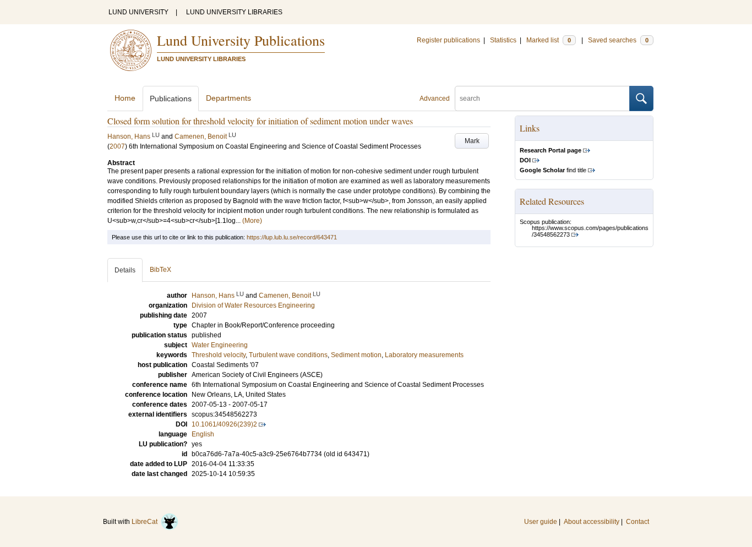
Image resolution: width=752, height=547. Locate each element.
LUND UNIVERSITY (138, 12)
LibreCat (146, 522)
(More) (252, 221)
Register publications (448, 40)
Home (125, 98)
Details (125, 270)
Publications (171, 98)
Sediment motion (356, 355)
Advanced (434, 98)
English (203, 434)
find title (553, 170)
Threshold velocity (219, 355)
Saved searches (618, 40)
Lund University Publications (241, 40)
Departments (228, 98)
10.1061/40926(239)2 (224, 424)
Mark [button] (472, 141)
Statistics (503, 40)
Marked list (548, 40)
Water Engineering (220, 345)
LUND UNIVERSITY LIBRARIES (234, 12)
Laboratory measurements (424, 355)
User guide (540, 522)
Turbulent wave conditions (288, 355)
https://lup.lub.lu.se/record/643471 (292, 237)
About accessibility (591, 522)
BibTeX (160, 270)
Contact (637, 522)
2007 (117, 146)
